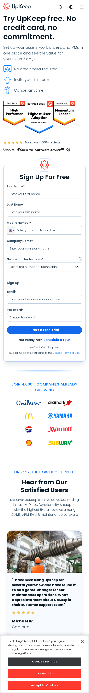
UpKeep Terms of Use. (66, 353)
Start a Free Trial (44, 330)
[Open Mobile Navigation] (81, 7)
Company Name (20, 241)
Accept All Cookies (44, 685)
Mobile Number (19, 223)
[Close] (82, 641)
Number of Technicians (25, 259)
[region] (44, 664)
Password (15, 310)
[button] (11, 230)
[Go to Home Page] (17, 6)
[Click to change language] (71, 7)
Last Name (15, 204)
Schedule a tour (56, 339)
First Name (16, 186)
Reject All (44, 673)
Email (11, 292)
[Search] (60, 7)
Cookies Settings (44, 661)
